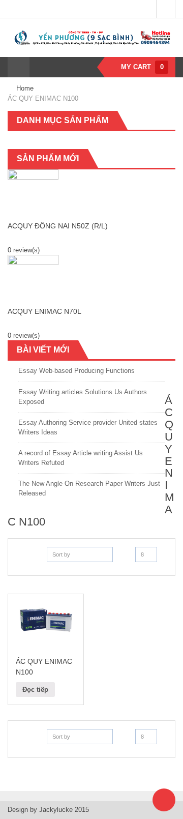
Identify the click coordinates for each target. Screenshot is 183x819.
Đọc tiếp (35, 689)
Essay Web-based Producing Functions (76, 370)
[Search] (39, 67)
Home (25, 88)
